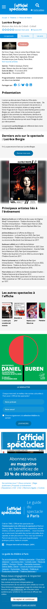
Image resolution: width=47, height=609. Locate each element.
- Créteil (19, 26)
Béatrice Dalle (7, 219)
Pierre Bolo (6, 272)
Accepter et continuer (24, 599)
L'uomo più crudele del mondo (6, 323)
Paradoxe (42, 320)
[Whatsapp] (19, 85)
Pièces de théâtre (16, 128)
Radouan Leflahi (8, 244)
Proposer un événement (21, 485)
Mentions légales (29, 488)
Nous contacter (25, 483)
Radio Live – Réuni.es (31, 322)
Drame (25, 66)
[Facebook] (15, 85)
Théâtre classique (15, 66)
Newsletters (6, 488)
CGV (14, 488)
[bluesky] (23, 85)
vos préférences (17, 589)
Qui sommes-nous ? (9, 483)
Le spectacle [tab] (8, 36)
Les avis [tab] (40, 36)
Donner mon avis (23, 153)
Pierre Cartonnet (9, 260)
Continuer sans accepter (24, 605)
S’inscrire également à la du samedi (22, 416)
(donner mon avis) (22, 30)
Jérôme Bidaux (8, 233)
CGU (19, 488)
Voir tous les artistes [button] (10, 61)
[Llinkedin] (30, 85)
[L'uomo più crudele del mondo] (7, 310)
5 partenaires (19, 587)
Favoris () (37, 30)
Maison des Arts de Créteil (17, 68)
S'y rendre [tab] (25, 36)
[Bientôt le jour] (19, 309)
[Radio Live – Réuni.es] (32, 310)
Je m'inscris (23, 423)
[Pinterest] (27, 85)
